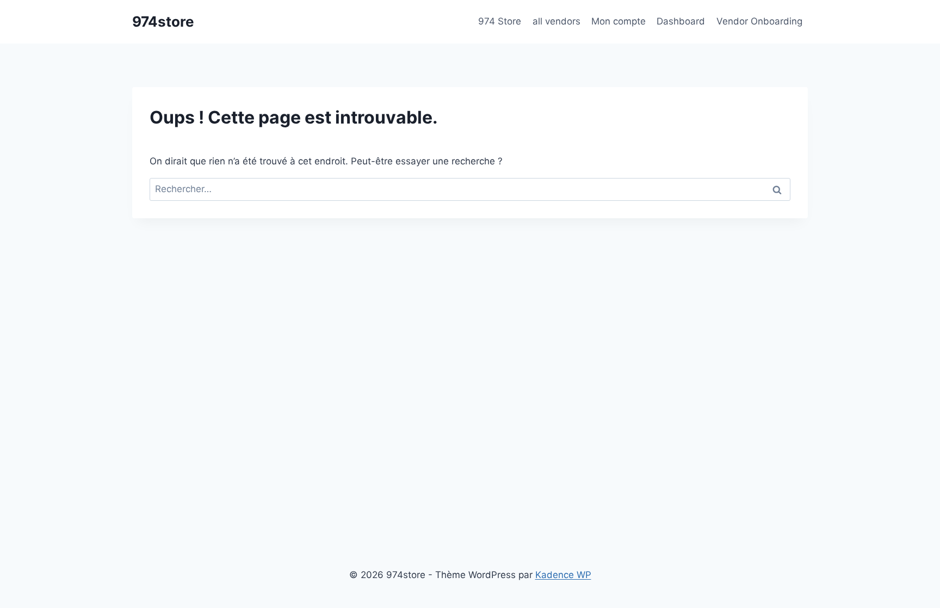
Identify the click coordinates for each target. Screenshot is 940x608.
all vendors (556, 21)
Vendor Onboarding (759, 21)
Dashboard (681, 21)
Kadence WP (563, 574)
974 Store (499, 21)
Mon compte (618, 21)
